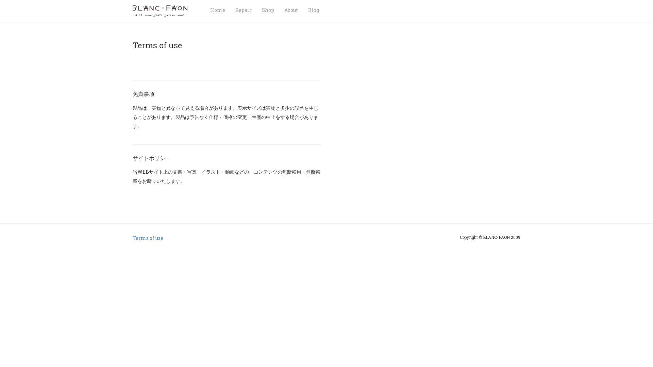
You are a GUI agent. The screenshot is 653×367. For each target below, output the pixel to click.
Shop (268, 10)
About (291, 10)
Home (217, 10)
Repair (243, 10)
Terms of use (148, 238)
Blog (313, 10)
